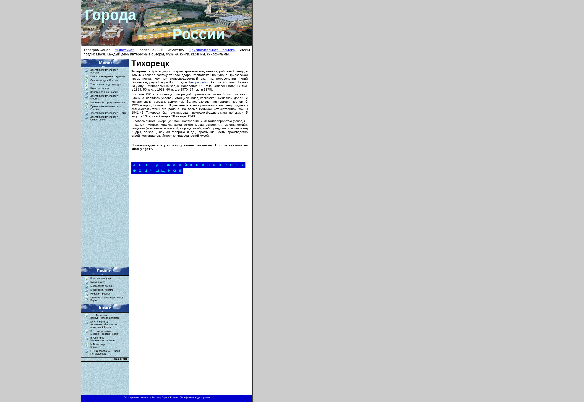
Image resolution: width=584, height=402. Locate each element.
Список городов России (104, 80)
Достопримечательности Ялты (108, 113)
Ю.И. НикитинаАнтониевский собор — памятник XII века (103, 324)
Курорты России (99, 88)
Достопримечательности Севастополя (104, 118)
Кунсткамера (97, 282)
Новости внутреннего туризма (107, 76)
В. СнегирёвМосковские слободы (102, 339)
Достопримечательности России (142, 397)
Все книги (120, 359)
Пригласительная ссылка (212, 50)
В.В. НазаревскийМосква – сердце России (104, 332)
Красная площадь (100, 278)
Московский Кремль (102, 289)
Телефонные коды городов (105, 84)
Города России (170, 397)
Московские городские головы (107, 102)
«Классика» (124, 50)
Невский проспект (100, 293)
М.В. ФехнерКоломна (97, 345)
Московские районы (102, 286)
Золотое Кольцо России (104, 92)
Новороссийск (198, 82)
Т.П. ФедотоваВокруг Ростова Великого (105, 316)
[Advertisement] (103, 192)
